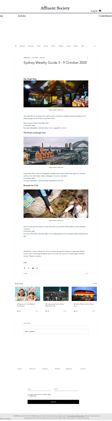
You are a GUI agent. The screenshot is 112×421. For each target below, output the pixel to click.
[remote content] (56, 73)
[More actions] (87, 58)
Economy (31, 46)
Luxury (68, 46)
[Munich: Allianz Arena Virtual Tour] (84, 294)
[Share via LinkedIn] (33, 268)
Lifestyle (60, 46)
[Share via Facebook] (24, 268)
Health (53, 46)
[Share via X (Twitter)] (28, 268)
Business (22, 46)
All (15, 46)
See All (95, 283)
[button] (95, 46)
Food (38, 46)
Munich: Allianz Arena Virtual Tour (84, 305)
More (82, 46)
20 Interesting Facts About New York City (54, 305)
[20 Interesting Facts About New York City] (56, 294)
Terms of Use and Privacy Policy (75, 416)
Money (76, 46)
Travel (25, 262)
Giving (46, 46)
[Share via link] (37, 268)
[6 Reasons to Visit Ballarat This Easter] (27, 294)
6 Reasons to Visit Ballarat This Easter (26, 305)
